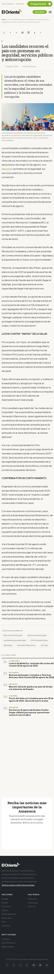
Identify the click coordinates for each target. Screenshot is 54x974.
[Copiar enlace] (40, 32)
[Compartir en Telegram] (22, 32)
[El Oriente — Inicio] (12, 12)
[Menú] (50, 12)
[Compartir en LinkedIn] (28, 32)
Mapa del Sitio (8, 947)
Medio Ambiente (9, 914)
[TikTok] (47, 965)
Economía (6, 906)
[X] (13, 965)
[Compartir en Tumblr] (34, 32)
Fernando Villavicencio (26, 645)
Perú (4, 922)
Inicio (4, 19)
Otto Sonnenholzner (39, 640)
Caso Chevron (8, 4)
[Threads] (27, 965)
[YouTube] (33, 965)
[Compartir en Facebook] (10, 32)
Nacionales (6, 918)
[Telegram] (40, 965)
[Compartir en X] (16, 32)
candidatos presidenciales (14, 640)
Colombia (6, 926)
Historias (32, 906)
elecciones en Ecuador (13, 635)
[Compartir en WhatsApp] (4, 32)
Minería (5, 903)
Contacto (6, 939)
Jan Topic (44, 645)
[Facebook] (7, 965)
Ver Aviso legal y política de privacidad (18, 885)
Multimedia (33, 903)
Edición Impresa (9, 943)
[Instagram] (20, 965)
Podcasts (20, 4)
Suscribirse (40, 12)
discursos (7, 168)
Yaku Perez (7, 645)
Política (5, 910)
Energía (5, 899)
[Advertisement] (27, 755)
